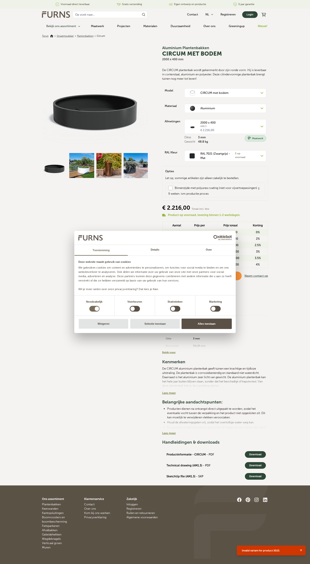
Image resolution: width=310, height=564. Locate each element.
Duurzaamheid (180, 26)
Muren (46, 547)
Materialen (150, 26)
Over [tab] (209, 249)
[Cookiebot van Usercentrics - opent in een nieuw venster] (216, 237)
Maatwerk (97, 26)
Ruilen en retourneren (140, 513)
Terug (45, 35)
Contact (89, 504)
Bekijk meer (169, 352)
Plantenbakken (85, 35)
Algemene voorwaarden (142, 517)
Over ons (209, 26)
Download (255, 454)
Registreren (228, 14)
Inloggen (132, 504)
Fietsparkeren (50, 526)
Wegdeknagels (51, 538)
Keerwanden (50, 508)
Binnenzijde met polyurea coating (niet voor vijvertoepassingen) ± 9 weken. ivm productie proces (214, 190)
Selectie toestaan (155, 323)
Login (249, 14)
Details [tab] (155, 249)
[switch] (135, 309)
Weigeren (103, 323)
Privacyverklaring (95, 517)
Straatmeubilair (65, 35)
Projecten (123, 26)
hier (155, 289)
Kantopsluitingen (53, 513)
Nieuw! (262, 26)
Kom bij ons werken (97, 513)
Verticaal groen (52, 543)
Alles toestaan (206, 323)
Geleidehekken (51, 534)
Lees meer (169, 393)
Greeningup (237, 26)
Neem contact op (256, 276)
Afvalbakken (49, 530)
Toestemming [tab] (101, 250)
